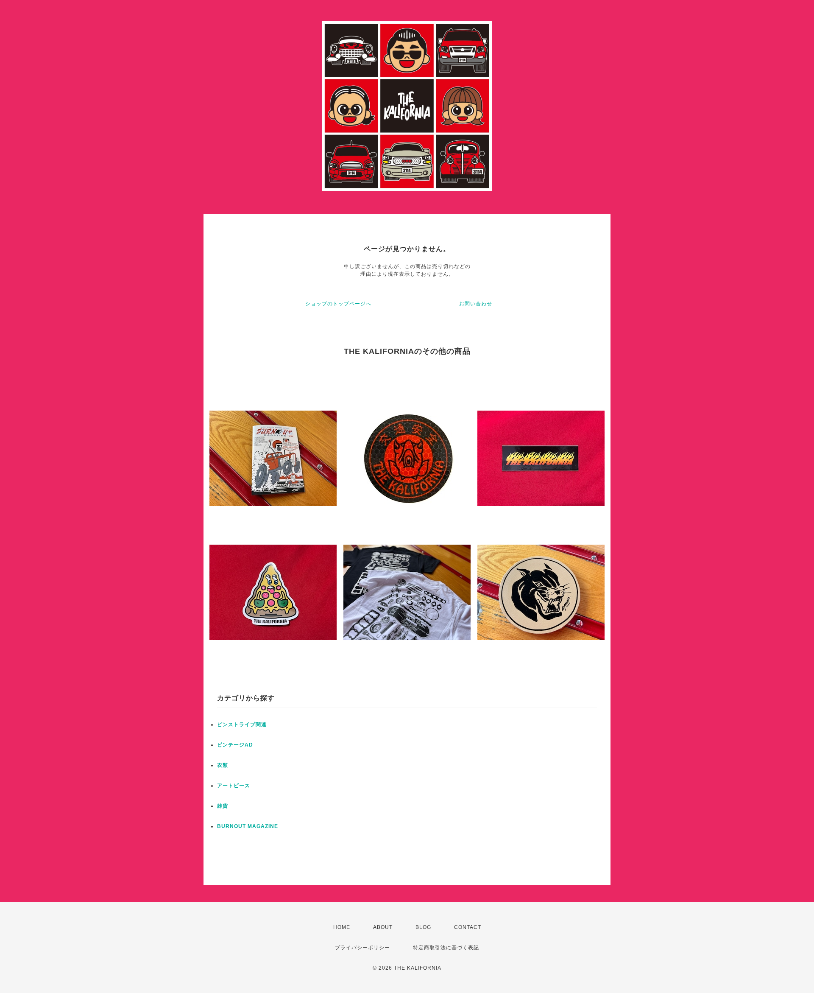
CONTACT (467, 927)
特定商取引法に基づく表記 (446, 948)
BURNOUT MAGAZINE (247, 826)
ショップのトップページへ (338, 304)
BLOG (423, 927)
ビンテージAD (235, 745)
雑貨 (222, 806)
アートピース (233, 786)
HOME (341, 927)
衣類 (222, 765)
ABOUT (383, 927)
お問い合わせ (475, 304)
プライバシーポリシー (362, 948)
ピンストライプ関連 (242, 724)
